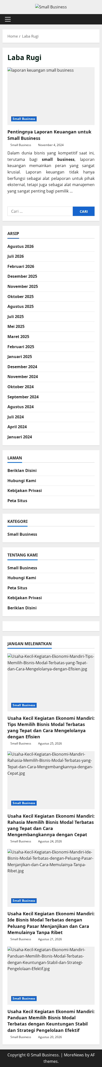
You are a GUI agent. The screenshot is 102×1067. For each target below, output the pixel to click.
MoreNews (74, 1055)
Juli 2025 (15, 316)
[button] (7, 19)
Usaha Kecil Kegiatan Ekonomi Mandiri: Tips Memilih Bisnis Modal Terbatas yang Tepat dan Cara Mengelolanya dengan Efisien (51, 727)
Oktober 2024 (20, 386)
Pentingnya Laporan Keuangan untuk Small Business (51, 96)
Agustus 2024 (20, 406)
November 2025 (22, 286)
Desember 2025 (22, 276)
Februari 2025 (20, 346)
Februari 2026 (20, 266)
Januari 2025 (19, 356)
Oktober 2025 (20, 296)
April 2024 (17, 426)
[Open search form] (93, 19)
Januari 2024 (19, 437)
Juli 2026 (15, 256)
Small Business (24, 119)
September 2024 (23, 397)
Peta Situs (17, 500)
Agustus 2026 (20, 246)
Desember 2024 (22, 366)
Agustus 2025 (20, 306)
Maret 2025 (18, 336)
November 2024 (22, 376)
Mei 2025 (16, 326)
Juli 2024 (15, 417)
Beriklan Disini (22, 470)
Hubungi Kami (21, 480)
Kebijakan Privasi (24, 490)
